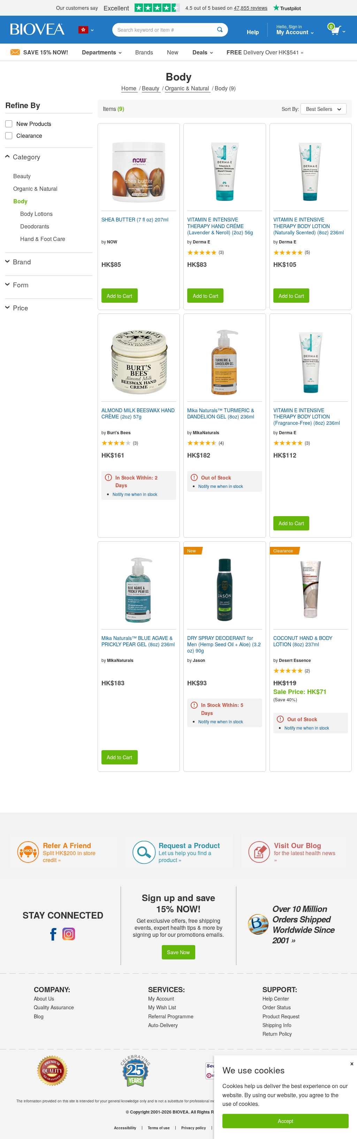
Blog (39, 1016)
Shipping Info (277, 1024)
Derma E (201, 242)
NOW (112, 242)
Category (26, 156)
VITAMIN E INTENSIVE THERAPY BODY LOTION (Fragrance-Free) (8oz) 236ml (306, 416)
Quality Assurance (54, 1007)
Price (20, 307)
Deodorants (34, 226)
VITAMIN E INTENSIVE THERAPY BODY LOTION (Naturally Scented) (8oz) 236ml (308, 225)
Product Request (281, 1016)
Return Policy (277, 1033)
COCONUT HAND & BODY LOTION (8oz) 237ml (302, 641)
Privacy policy (193, 1128)
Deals (199, 52)
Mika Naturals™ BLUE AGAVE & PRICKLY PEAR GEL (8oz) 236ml (138, 641)
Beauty (151, 88)
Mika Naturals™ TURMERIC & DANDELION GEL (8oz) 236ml (220, 413)
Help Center (276, 998)
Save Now (178, 952)
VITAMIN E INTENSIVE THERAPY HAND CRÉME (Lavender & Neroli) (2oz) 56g (220, 225)
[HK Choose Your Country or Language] (85, 29)
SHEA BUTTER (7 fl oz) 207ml (134, 219)
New (172, 52)
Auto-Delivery (163, 1024)
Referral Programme (170, 1016)
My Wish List (162, 1007)
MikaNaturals (206, 432)
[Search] (220, 30)
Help (253, 32)
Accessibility (125, 1128)
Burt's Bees (119, 432)
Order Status (277, 1007)
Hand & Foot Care (42, 239)
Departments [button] (99, 52)
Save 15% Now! (45, 52)
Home (129, 88)
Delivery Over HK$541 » (265, 52)
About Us (44, 998)
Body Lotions (36, 214)
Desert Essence (295, 660)
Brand (22, 261)
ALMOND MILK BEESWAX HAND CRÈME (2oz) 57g (138, 413)
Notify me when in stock (135, 494)
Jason (199, 660)
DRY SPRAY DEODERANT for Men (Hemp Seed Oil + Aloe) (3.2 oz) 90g (224, 644)
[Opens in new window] (53, 934)
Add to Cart (119, 295)
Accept (285, 1120)
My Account (161, 998)
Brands (144, 52)
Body (20, 201)
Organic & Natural (188, 88)
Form (21, 284)
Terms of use (159, 1128)
